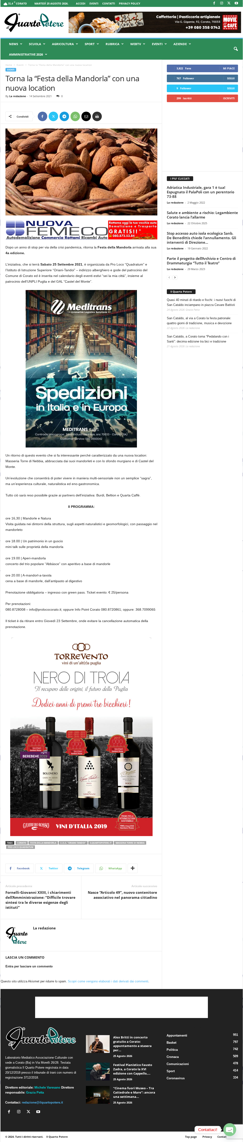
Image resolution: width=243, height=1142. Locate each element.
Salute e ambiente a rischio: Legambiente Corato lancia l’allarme (202, 214)
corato (21, 842)
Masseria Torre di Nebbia (130, 842)
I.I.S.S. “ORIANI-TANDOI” (73, 842)
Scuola (35, 44)
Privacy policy (129, 3)
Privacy (207, 1136)
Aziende (180, 44)
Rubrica (112, 44)
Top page (191, 1136)
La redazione (17, 96)
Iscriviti (229, 98)
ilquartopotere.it (101, 842)
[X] (229, 3)
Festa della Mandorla (43, 842)
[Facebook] (214, 3)
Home (8, 65)
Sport (90, 44)
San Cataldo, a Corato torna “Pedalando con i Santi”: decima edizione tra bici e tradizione (198, 339)
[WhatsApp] (75, 116)
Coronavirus (176, 1078)
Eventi (93, 3)
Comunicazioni (178, 1064)
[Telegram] (64, 116)
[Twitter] (53, 116)
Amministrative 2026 (26, 54)
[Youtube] (236, 3)
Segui (231, 78)
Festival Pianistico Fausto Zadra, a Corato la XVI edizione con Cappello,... (132, 1069)
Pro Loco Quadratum (20, 847)
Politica (172, 1050)
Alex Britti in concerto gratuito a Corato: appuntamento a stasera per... (132, 1043)
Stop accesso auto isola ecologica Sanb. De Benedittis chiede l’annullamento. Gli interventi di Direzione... (201, 238)
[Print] (97, 116)
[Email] (86, 116)
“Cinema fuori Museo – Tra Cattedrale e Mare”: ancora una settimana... (134, 1092)
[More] (133, 868)
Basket (171, 1042)
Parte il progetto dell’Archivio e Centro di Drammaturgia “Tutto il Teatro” (201, 260)
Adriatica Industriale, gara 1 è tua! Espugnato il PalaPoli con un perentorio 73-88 (200, 192)
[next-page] (175, 277)
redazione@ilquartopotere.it (42, 1102)
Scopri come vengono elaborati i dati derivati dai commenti (108, 981)
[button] (235, 49)
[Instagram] (221, 3)
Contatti (108, 3)
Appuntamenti (177, 1035)
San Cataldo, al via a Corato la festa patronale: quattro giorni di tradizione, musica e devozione (199, 320)
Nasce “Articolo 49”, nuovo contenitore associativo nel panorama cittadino (122, 895)
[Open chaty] (229, 1129)
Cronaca (173, 1057)
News (13, 44)
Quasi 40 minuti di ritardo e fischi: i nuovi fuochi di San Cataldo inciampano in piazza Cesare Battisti (201, 302)
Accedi (80, 3)
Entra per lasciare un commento (29, 966)
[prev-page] (169, 277)
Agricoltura (63, 44)
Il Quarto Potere (181, 291)
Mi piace (229, 68)
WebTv (135, 44)
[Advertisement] (202, 136)
